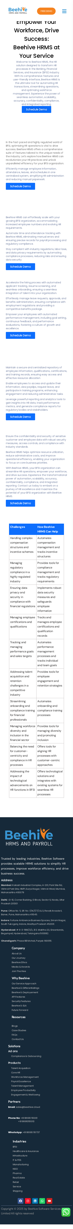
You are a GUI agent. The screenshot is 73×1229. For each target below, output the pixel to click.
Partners (14, 1102)
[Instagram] (28, 1201)
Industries (19, 1141)
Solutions (14, 1046)
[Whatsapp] (42, 1201)
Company (18, 948)
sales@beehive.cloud (28, 1107)
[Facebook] (20, 1201)
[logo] (18, 10)
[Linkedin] (35, 1201)
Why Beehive (21, 978)
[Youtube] (49, 1201)
